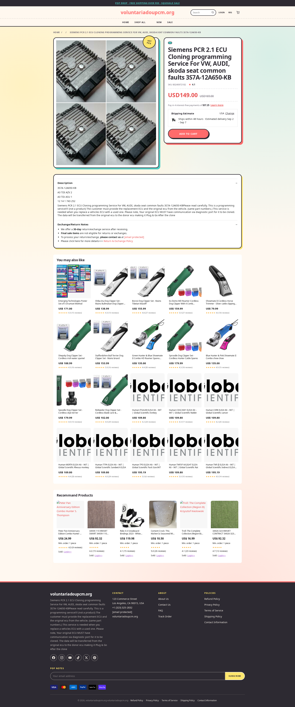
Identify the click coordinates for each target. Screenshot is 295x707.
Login (222, 12)
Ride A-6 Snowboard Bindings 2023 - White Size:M (130, 532)
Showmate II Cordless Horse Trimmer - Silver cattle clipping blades (220, 302)
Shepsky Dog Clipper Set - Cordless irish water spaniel (71, 357)
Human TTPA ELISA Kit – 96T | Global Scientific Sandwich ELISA (110, 466)
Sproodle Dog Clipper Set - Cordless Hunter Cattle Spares (183, 357)
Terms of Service (213, 610)
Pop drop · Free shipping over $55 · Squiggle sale (147, 3)
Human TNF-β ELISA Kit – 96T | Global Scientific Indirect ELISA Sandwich (220, 466)
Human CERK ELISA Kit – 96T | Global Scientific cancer (220, 411)
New (159, 22)
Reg (230, 12)
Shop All (140, 22)
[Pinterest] (94, 657)
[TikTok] (78, 657)
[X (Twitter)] (86, 657)
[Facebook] (53, 657)
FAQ (160, 610)
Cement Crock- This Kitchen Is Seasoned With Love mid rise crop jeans (163, 532)
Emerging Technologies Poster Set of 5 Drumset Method (72, 302)
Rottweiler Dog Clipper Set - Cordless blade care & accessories (108, 412)
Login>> (68, 551)
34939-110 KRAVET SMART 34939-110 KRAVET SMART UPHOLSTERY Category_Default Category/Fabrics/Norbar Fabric (101, 532)
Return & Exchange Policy (118, 241)
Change (229, 113)
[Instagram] (61, 657)
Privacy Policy (212, 604)
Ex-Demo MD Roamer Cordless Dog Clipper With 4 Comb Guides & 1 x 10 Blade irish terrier (184, 302)
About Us (163, 598)
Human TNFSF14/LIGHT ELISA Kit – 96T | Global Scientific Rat (183, 466)
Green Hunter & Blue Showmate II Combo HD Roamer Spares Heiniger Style (147, 357)
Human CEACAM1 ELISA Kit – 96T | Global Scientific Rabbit (183, 411)
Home (125, 22)
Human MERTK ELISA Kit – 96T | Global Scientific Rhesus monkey (73, 466)
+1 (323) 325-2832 (122, 607)
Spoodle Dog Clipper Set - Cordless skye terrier (70, 411)
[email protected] (134, 237)
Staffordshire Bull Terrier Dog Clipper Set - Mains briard (109, 357)
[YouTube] (70, 657)
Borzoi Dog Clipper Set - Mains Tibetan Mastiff (146, 302)
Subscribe (235, 676)
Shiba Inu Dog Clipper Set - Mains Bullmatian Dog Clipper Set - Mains (109, 302)
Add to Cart (188, 133)
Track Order (165, 616)
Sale (170, 22)
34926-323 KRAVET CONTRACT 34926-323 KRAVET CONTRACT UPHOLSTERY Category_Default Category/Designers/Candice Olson (225, 532)
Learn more (216, 105)
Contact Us (164, 604)
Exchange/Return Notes (73, 224)
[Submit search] (213, 12)
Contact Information (215, 622)
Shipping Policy (213, 616)
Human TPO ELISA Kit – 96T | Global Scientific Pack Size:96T (146, 466)
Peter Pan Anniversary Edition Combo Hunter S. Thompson (70, 532)
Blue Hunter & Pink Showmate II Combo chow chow (221, 357)
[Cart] (238, 12)
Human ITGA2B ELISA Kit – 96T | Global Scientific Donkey (146, 411)
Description (65, 183)
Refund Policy (212, 598)
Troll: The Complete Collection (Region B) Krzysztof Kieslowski (191, 532)
